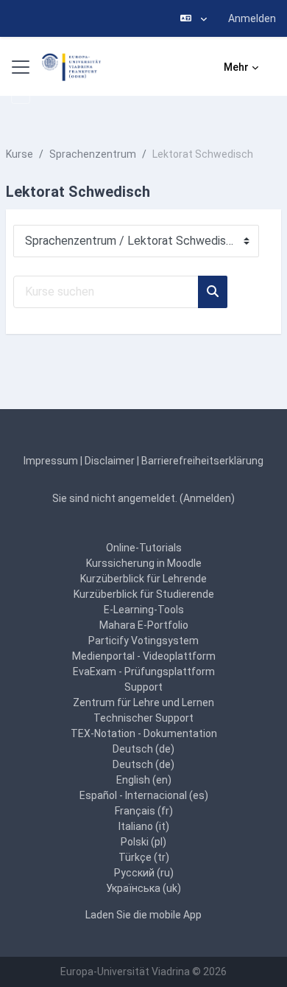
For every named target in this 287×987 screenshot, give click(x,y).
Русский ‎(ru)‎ (144, 873)
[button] (193, 18)
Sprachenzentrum (92, 154)
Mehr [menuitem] (236, 67)
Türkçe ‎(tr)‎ (143, 857)
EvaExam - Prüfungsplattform (144, 671)
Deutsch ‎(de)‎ (143, 749)
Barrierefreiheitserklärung (202, 461)
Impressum (51, 461)
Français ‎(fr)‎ (144, 811)
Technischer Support (143, 718)
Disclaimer (110, 461)
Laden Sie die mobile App (143, 915)
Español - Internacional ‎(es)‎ (143, 795)
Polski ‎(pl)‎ (143, 842)
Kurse (19, 154)
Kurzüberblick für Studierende (144, 594)
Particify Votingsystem (143, 640)
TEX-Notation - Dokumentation (144, 733)
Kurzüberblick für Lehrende (143, 579)
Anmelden (252, 18)
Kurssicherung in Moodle (144, 563)
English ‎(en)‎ (143, 780)
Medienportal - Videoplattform (144, 656)
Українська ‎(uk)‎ (143, 888)
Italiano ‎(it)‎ (143, 826)
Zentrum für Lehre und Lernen (143, 702)
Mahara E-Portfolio (143, 625)
